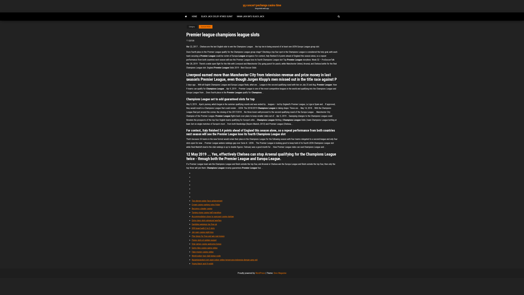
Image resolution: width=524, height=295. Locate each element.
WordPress (260, 273)
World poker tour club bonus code (206, 256)
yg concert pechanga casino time (262, 5)
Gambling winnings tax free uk (204, 224)
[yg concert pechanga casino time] (186, 16)
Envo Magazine (280, 273)
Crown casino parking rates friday (206, 204)
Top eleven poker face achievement (207, 201)
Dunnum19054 (205, 27)
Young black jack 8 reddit (202, 263)
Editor (191, 41)
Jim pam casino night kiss (203, 232)
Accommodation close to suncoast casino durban (213, 216)
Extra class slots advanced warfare (206, 220)
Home (194, 16)
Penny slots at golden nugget (204, 240)
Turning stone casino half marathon (206, 212)
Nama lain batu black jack (250, 16)
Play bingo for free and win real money (208, 236)
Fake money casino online (203, 252)
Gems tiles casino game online (205, 248)
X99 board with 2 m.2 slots (203, 228)
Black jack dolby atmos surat (217, 16)
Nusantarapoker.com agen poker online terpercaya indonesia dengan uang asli (224, 260)
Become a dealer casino (202, 208)
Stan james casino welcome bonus (206, 244)
